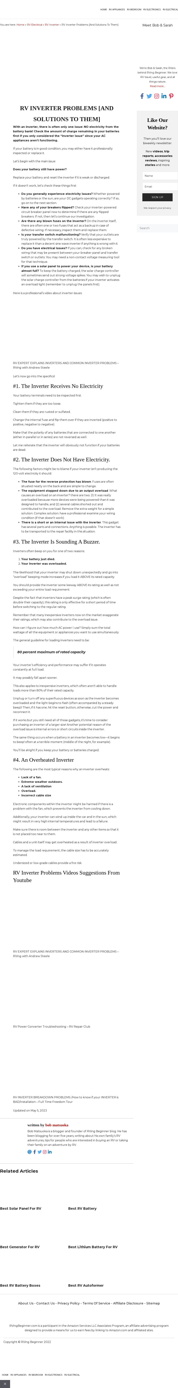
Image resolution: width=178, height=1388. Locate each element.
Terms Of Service (96, 1303)
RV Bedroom (134, 9)
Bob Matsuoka (56, 1125)
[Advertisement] (157, 284)
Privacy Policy (69, 1303)
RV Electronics (152, 9)
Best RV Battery (82, 1209)
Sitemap (153, 1303)
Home (103, 9)
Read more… (157, 86)
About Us (25, 1303)
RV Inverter (52, 24)
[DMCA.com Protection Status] (132, 1353)
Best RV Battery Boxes (20, 1286)
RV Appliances (117, 9)
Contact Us (45, 1303)
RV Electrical (170, 9)
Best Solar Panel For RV (20, 1209)
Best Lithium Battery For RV (93, 1247)
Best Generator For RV (19, 1247)
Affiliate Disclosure (128, 1303)
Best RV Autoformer (86, 1286)
